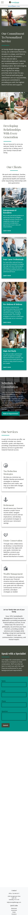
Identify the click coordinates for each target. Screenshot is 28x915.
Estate (14, 912)
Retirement (14, 908)
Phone (4, 701)
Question (5, 711)
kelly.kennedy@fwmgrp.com (14, 902)
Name (4, 681)
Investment (14, 910)
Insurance (14, 914)
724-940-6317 (15, 893)
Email (3, 691)
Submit (5, 725)
